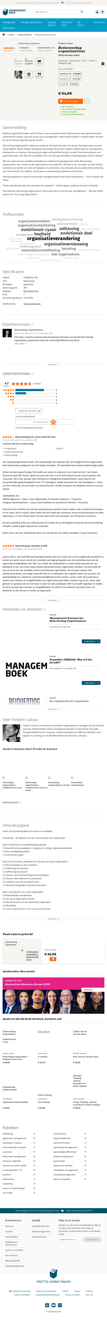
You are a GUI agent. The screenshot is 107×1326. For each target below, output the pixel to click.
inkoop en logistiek (12, 1161)
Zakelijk (36, 1220)
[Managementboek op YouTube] (53, 1305)
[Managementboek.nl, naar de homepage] (14, 15)
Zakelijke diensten (41, 1226)
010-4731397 (99, 22)
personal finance (62, 1143)
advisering (8, 1134)
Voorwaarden (11, 1237)
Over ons (9, 1226)
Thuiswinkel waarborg (21, 1291)
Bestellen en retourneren (11, 1243)
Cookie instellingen (22, 1295)
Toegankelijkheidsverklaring (47, 1295)
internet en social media (14, 1165)
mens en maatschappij (14, 1188)
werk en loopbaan (62, 1179)
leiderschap (8, 1179)
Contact (9, 1231)
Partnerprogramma (14, 1266)
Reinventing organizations (45, 35)
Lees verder (19, 344)
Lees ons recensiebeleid (25, 416)
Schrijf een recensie (27, 410)
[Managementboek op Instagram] (60, 1305)
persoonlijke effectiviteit (65, 1152)
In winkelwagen (71, 101)
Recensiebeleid (12, 1261)
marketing (8, 1184)
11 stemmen (8, 51)
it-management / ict (12, 1170)
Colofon (65, 1291)
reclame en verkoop (63, 1165)
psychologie (59, 1161)
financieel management (14, 1156)
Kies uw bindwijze (65, 69)
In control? (42, 1057)
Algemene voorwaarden (46, 1291)
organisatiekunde (62, 1138)
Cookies (89, 1291)
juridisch (7, 1174)
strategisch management (66, 1170)
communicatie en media (14, 1147)
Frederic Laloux (65, 43)
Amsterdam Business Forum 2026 (27, 984)
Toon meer (52, 364)
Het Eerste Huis (30, 291)
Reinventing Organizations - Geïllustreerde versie (12, 785)
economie (7, 1152)
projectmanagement (63, 1156)
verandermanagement (64, 1174)
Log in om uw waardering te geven (29, 428)
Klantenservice (13, 1220)
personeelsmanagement (65, 1147)
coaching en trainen (12, 1143)
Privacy (77, 1291)
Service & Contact (72, 1295)
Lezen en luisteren (14, 1250)
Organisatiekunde (25, 35)
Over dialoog (44, 1102)
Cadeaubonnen (39, 1237)
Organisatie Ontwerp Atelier (15, 1102)
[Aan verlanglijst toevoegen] (87, 101)
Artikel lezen (90, 641)
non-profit (7, 1193)
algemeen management (14, 1138)
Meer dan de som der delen (85, 1057)
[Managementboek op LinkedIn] (47, 1305)
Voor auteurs (11, 1255)
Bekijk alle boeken (11, 802)
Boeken (11, 35)
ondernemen (60, 1134)
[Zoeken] (82, 11)
